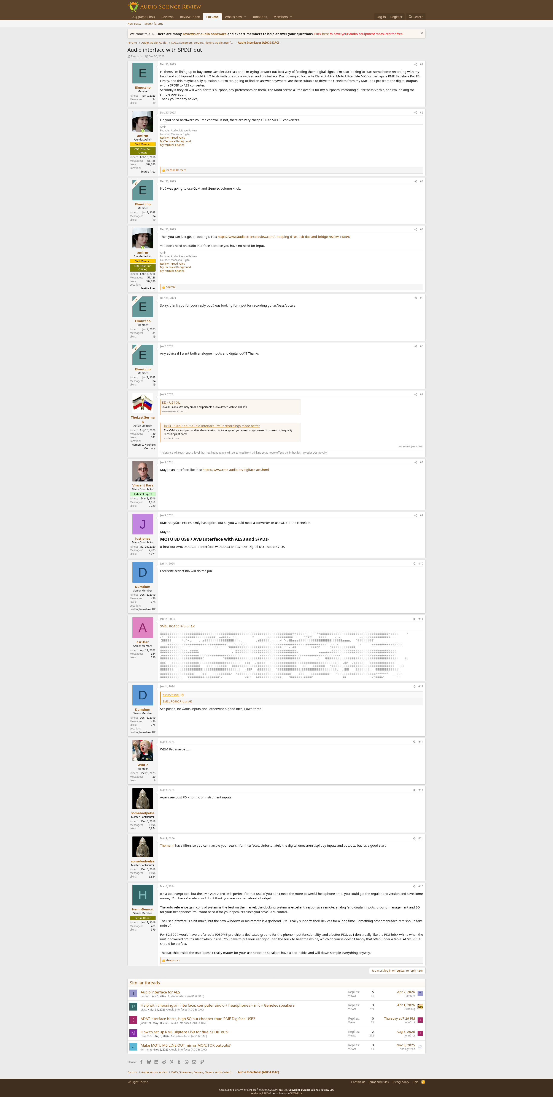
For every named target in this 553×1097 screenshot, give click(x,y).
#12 (420, 686)
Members (280, 16)
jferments (146, 1049)
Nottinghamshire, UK (143, 609)
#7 (421, 394)
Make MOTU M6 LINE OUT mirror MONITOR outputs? (185, 1045)
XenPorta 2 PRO (260, 1093)
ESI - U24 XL (171, 402)
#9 (421, 515)
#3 (421, 181)
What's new (233, 16)
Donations (259, 16)
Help (415, 1082)
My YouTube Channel (172, 145)
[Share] (415, 64)
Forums (212, 16)
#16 (420, 886)
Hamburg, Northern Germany (144, 446)
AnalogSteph (407, 1049)
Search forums (154, 24)
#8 (421, 462)
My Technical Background (175, 141)
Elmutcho (137, 56)
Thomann (167, 845)
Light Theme (139, 1082)
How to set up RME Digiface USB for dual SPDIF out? (184, 1031)
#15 (420, 838)
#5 (421, 298)
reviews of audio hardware (205, 34)
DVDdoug (409, 1009)
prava (144, 1009)
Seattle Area (148, 171)
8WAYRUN (296, 1093)
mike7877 (147, 1036)
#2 (421, 112)
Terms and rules (378, 1082)
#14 (420, 790)
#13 (420, 742)
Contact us (358, 1082)
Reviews (167, 16)
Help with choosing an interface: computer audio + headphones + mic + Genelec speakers (217, 1005)
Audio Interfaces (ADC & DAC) (186, 996)
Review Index (190, 16)
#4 (421, 229)
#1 (421, 64)
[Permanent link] (272, 539)
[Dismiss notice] (421, 34)
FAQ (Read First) (143, 16)
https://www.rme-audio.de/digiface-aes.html (236, 469)
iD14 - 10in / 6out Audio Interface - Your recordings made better (212, 426)
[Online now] (143, 131)
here (326, 34)
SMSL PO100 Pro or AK (177, 626)
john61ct (146, 1023)
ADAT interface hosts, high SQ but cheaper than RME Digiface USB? (198, 1018)
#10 (420, 563)
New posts (134, 24)
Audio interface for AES (160, 992)
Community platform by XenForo (253, 1089)
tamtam (145, 996)
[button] (245, 16)
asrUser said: (171, 695)
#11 (420, 619)
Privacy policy (400, 1082)
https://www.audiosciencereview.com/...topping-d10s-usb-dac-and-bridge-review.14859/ (284, 236)
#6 (421, 346)
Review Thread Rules (172, 137)
